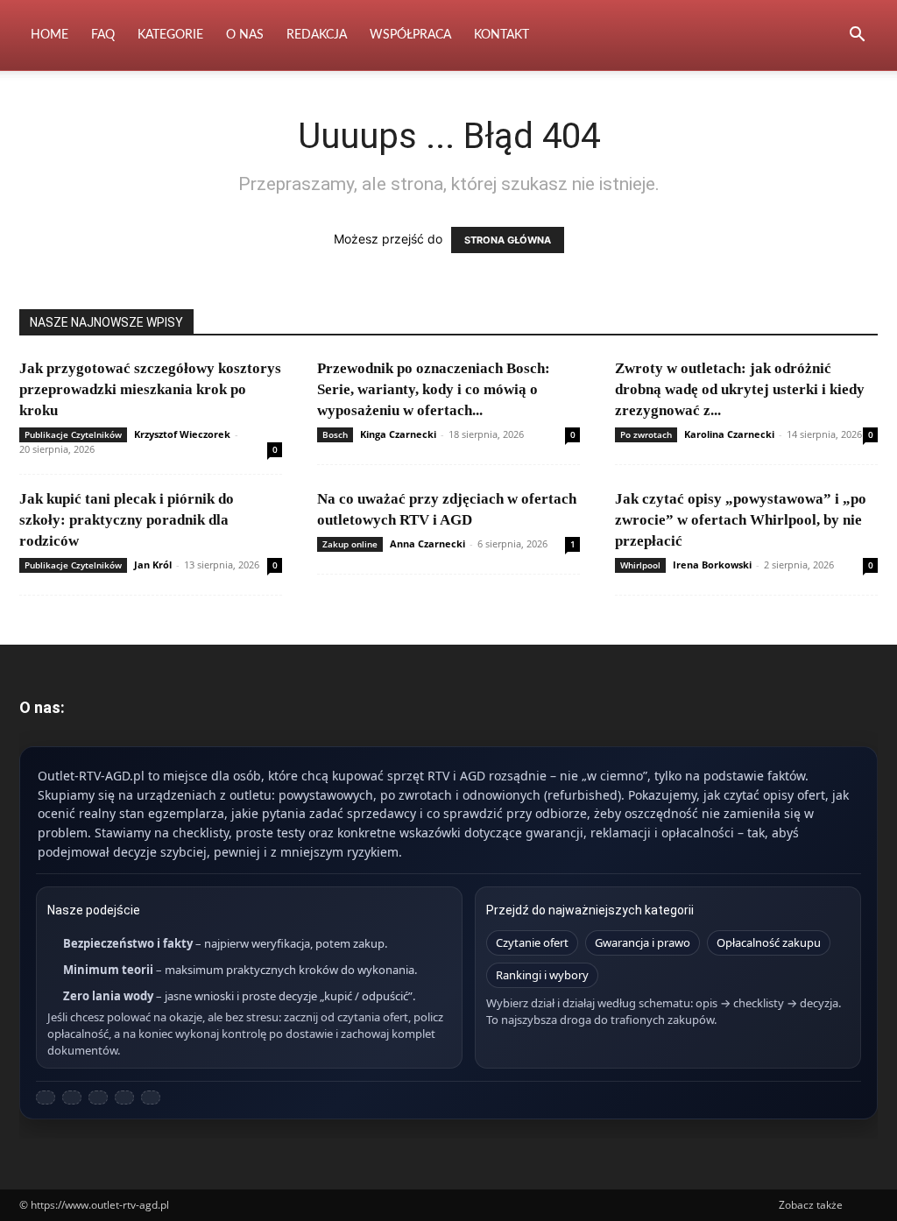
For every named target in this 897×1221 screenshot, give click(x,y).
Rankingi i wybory (542, 975)
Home (49, 35)
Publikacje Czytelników (73, 434)
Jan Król (153, 564)
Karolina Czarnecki (729, 434)
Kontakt (501, 35)
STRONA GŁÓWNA (507, 240)
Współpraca (410, 35)
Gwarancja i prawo (642, 942)
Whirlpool (640, 565)
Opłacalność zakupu (769, 942)
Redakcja (316, 35)
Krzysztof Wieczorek (182, 434)
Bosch (335, 434)
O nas (245, 35)
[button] (857, 36)
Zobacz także (811, 1204)
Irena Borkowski (712, 564)
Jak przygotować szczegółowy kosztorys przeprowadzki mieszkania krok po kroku (150, 389)
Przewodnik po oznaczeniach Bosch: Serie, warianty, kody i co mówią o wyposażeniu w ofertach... (433, 389)
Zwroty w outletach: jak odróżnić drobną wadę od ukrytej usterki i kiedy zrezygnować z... (740, 389)
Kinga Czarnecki (398, 434)
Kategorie (170, 35)
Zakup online (350, 544)
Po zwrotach (646, 434)
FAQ (103, 35)
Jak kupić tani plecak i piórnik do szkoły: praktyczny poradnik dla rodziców (126, 520)
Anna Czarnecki (427, 543)
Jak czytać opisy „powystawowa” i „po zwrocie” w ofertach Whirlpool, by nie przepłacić (740, 520)
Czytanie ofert (532, 942)
